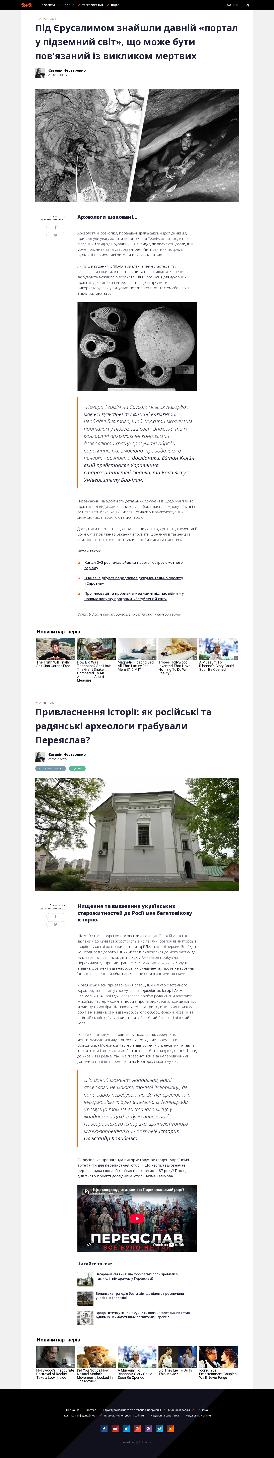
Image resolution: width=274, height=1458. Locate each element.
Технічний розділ (179, 1410)
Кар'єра (91, 1410)
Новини (68, 5)
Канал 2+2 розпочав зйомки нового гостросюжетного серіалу (133, 565)
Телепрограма (93, 5)
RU (237, 5)
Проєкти (48, 5)
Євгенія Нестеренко (67, 70)
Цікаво (77, 768)
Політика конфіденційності (80, 1415)
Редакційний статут (198, 1415)
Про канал (72, 1410)
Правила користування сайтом (124, 1415)
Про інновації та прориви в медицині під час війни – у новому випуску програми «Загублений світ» (134, 596)
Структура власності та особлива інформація (132, 1410)
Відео (115, 5)
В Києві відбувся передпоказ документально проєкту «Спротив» (133, 580)
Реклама (202, 1410)
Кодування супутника (165, 1415)
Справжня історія (50, 768)
